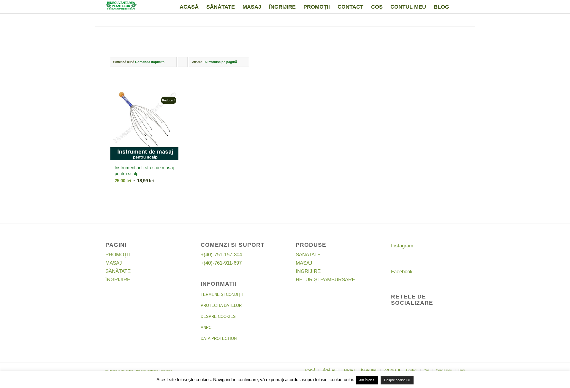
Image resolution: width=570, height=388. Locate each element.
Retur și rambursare (325, 279)
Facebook (402, 271)
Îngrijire (117, 279)
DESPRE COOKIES (218, 316)
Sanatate (308, 254)
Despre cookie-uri (397, 380)
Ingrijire (308, 271)
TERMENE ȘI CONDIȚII (222, 294)
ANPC (206, 327)
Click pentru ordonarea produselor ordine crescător (183, 63)
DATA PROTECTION (219, 338)
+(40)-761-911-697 (221, 263)
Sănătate (118, 271)
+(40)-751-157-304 (221, 254)
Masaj (113, 263)
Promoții (117, 254)
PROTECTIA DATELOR (221, 305)
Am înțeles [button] (366, 380)
